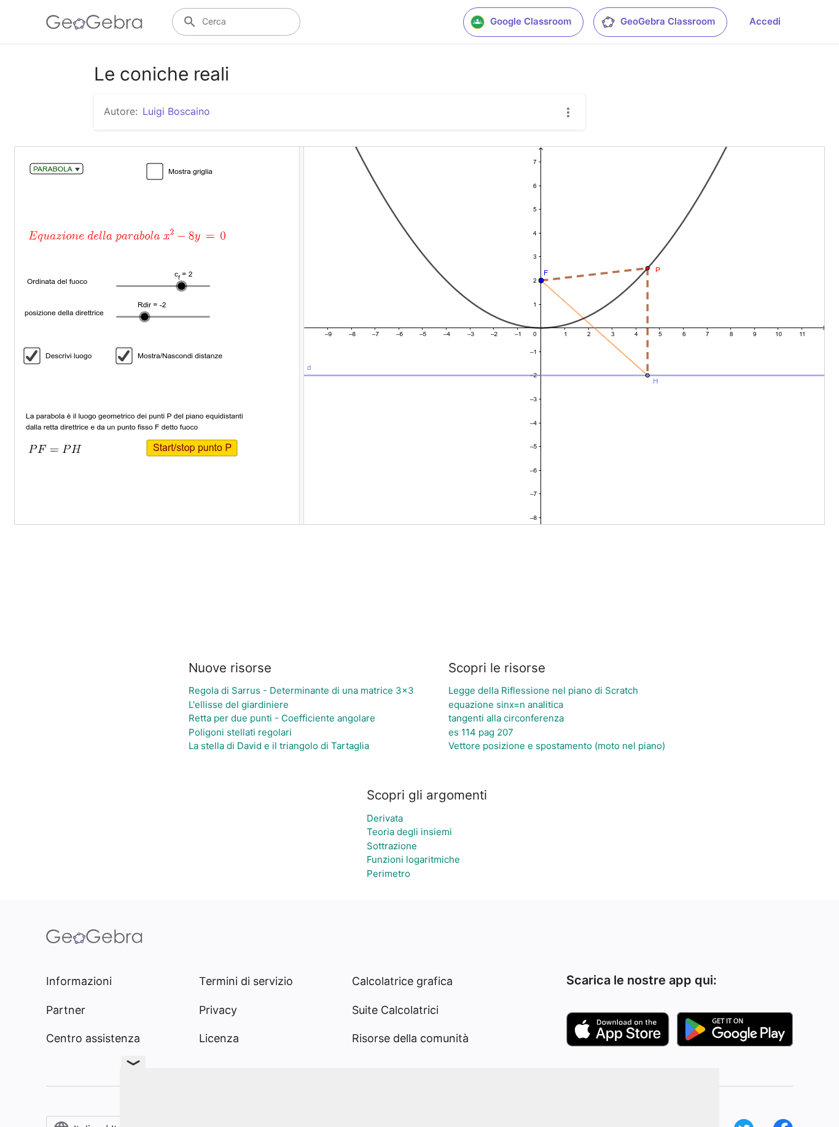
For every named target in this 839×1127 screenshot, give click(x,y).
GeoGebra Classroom (667, 21)
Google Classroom (530, 21)
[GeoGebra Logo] (94, 22)
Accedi (765, 21)
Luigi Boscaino (176, 111)
